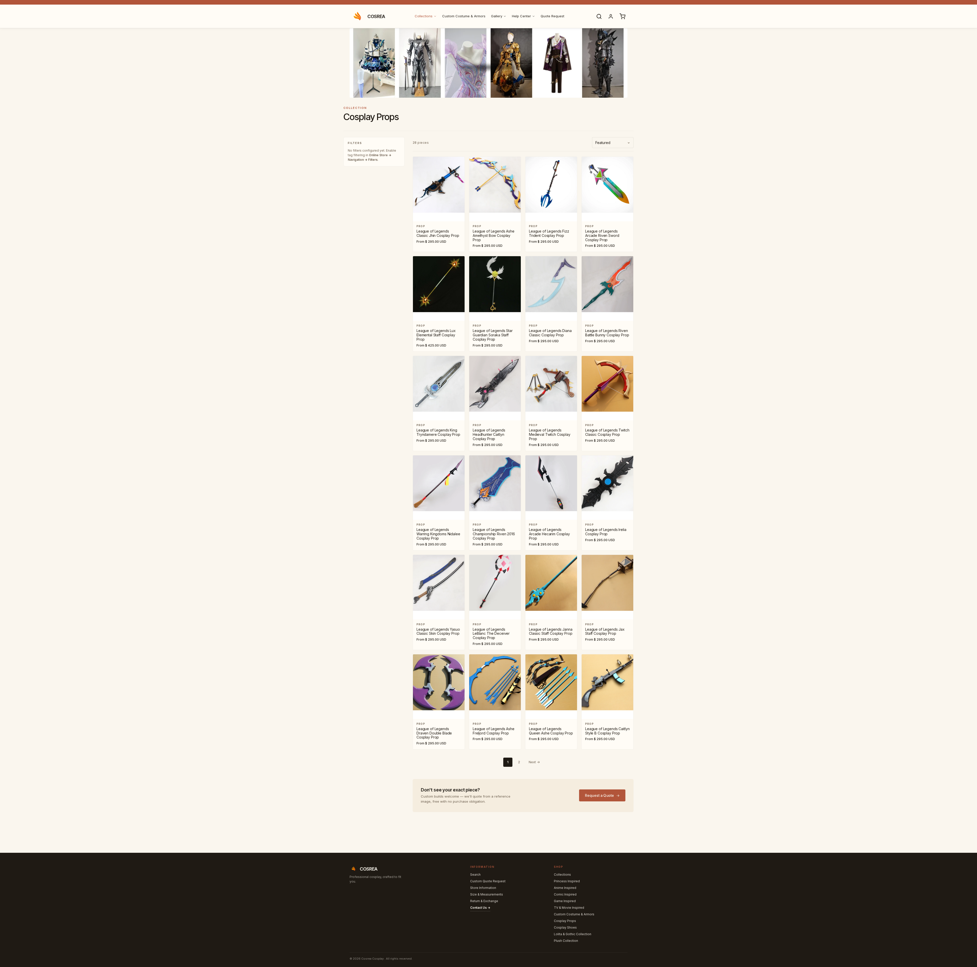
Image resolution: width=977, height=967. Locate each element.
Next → (534, 762)
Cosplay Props (565, 921)
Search (475, 874)
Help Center (521, 16)
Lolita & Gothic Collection (572, 934)
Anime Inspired (565, 888)
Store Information (483, 888)
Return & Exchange (484, 901)
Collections (424, 16)
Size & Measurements (486, 894)
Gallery (496, 16)
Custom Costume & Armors (463, 16)
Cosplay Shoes (565, 927)
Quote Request (552, 16)
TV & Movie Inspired (569, 908)
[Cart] (622, 16)
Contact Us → (480, 908)
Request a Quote (599, 795)
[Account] (611, 16)
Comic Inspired (565, 894)
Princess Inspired (567, 881)
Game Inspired (565, 901)
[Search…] (599, 16)
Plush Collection (566, 941)
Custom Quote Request (488, 881)
